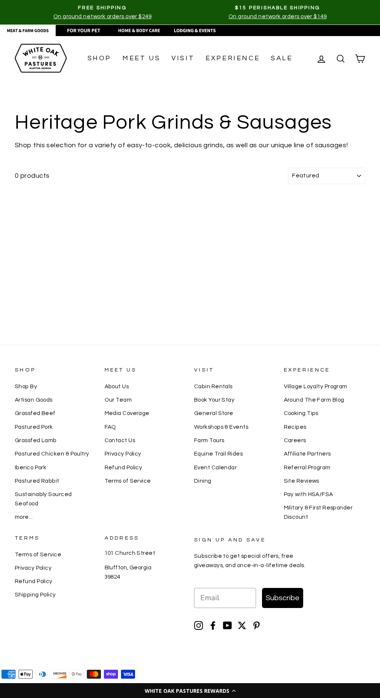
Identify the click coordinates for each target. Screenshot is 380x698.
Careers (295, 440)
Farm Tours (209, 440)
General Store (213, 413)
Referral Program (307, 467)
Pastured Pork (34, 427)
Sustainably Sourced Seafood (43, 498)
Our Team (118, 400)
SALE (281, 58)
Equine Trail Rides (218, 454)
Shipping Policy (35, 595)
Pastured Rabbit (37, 481)
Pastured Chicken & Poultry (52, 454)
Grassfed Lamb (36, 440)
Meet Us (141, 58)
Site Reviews (301, 481)
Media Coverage (127, 413)
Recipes (295, 427)
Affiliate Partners (307, 454)
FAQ (110, 427)
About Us (117, 386)
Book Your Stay (214, 400)
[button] (190, 690)
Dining (203, 481)
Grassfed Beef (35, 413)
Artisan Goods (34, 400)
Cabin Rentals (213, 386)
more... (24, 517)
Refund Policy (123, 467)
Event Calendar (215, 467)
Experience (233, 58)
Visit (182, 58)
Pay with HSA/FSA (308, 494)
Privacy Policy (123, 454)
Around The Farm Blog (314, 400)
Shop (99, 58)
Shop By (26, 386)
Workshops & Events (221, 427)
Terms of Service (128, 481)
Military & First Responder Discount (318, 512)
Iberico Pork (30, 467)
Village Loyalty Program (315, 386)
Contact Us (120, 440)
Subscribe (282, 598)
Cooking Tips (301, 413)
